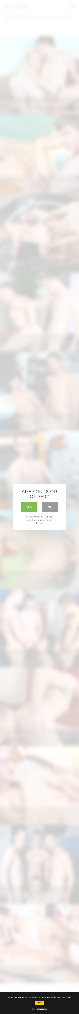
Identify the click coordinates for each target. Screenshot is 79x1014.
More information (39, 1009)
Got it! (39, 1002)
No (50, 507)
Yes (29, 507)
